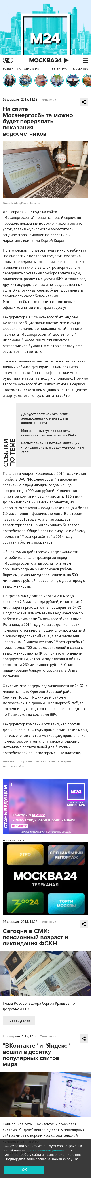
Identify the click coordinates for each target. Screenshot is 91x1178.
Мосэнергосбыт (14, 766)
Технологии (48, 100)
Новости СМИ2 (13, 840)
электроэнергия (60, 761)
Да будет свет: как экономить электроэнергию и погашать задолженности (45, 418)
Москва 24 (45, 60)
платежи (40, 761)
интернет (9, 761)
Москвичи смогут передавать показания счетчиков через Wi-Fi (48, 433)
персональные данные (46, 1150)
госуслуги (25, 761)
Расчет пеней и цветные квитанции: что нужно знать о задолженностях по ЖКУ (52, 447)
